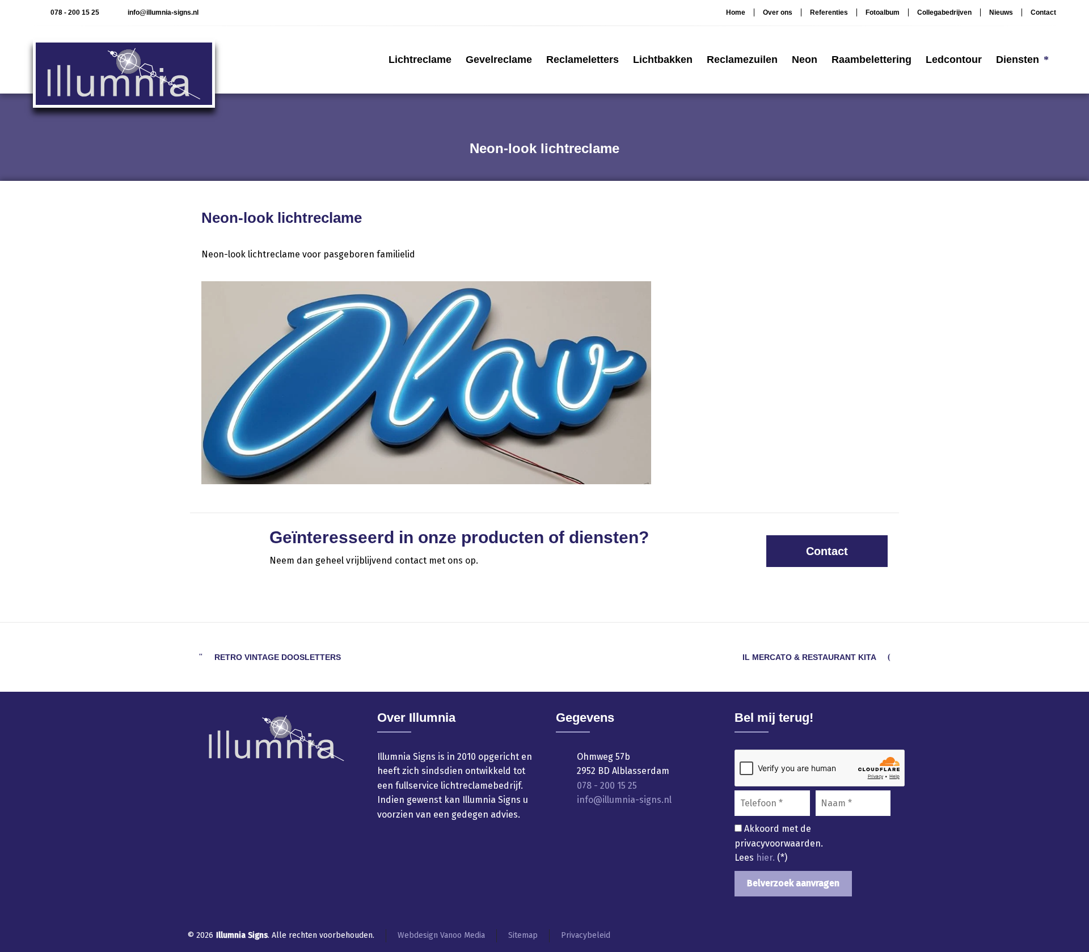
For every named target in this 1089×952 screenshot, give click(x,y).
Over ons (777, 12)
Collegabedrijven (944, 12)
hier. (766, 857)
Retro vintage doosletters (277, 657)
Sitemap (523, 935)
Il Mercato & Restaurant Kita (809, 657)
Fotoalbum (883, 12)
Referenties (829, 12)
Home (735, 12)
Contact (1043, 12)
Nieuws (1001, 12)
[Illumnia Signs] (123, 60)
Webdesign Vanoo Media (441, 935)
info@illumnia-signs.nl (163, 12)
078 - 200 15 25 (74, 12)
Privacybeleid (585, 935)
